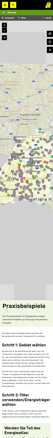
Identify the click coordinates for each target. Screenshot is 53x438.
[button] (13, 5)
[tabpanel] (26, 171)
